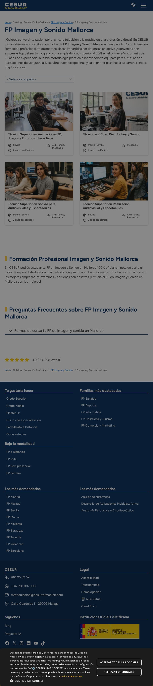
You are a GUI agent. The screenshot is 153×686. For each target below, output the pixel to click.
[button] (52, 680)
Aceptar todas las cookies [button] (119, 662)
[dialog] (76, 667)
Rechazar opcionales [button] (119, 672)
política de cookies (71, 676)
